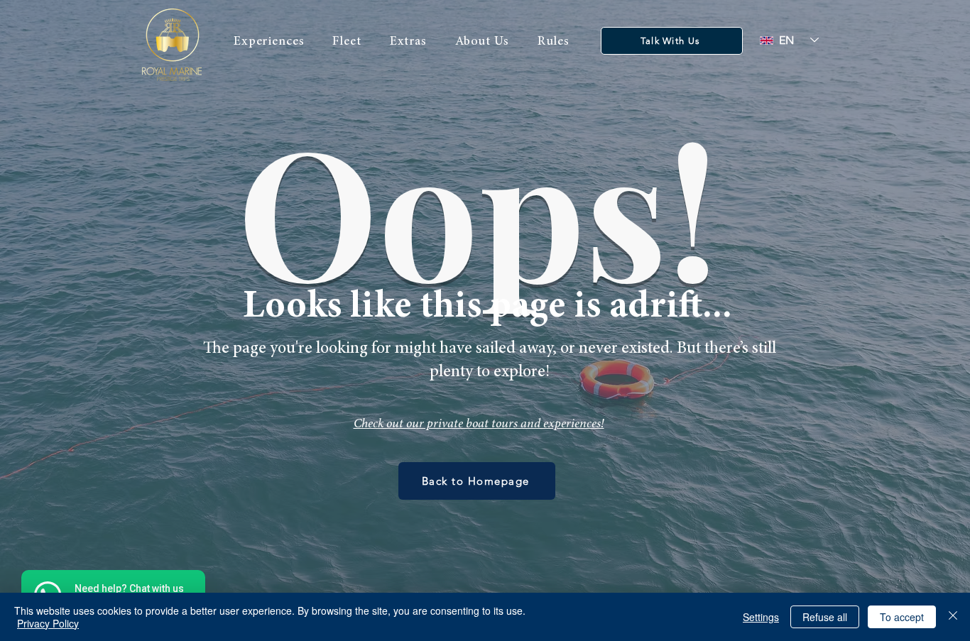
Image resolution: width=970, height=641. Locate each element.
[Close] (952, 617)
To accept (902, 617)
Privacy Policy (48, 623)
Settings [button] (761, 617)
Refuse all (824, 617)
